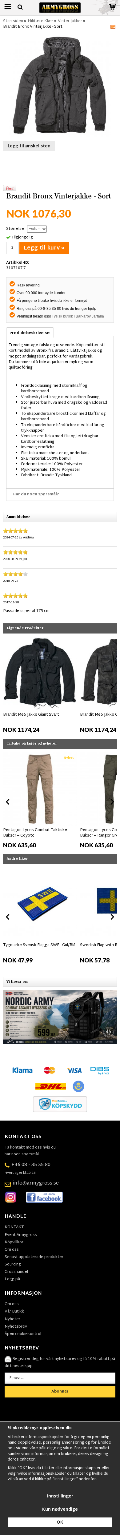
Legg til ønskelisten (29, 146)
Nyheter (12, 1319)
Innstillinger (60, 1496)
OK (60, 1522)
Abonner (60, 1391)
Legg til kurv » (44, 248)
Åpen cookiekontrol (23, 1334)
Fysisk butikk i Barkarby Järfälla (78, 316)
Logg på (12, 1279)
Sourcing (13, 1264)
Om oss (12, 1249)
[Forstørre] (60, 86)
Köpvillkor (14, 1242)
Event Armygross (21, 1235)
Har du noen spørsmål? (36, 494)
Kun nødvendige (60, 1509)
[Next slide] (112, 686)
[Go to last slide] (8, 686)
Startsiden (13, 21)
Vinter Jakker (70, 21)
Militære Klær (40, 21)
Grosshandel (16, 1272)
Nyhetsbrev (16, 1326)
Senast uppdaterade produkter (34, 1257)
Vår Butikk (14, 1311)
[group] (40, 685)
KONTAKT (14, 1227)
